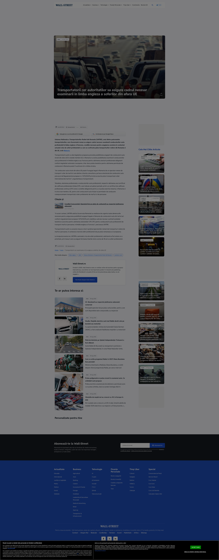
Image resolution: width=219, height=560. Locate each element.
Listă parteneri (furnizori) (100, 550)
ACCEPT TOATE (196, 547)
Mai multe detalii (11, 548)
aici (78, 553)
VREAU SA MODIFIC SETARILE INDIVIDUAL (195, 552)
